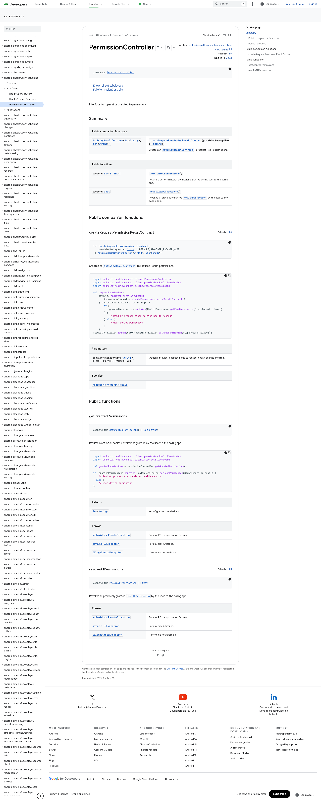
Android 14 (191, 749)
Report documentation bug (290, 739)
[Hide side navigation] (40, 796)
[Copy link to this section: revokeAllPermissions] (126, 570)
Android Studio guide (241, 737)
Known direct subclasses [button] (108, 87)
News (52, 755)
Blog (145, 4)
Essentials (41, 4)
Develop (94, 4)
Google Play (119, 4)
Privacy (98, 755)
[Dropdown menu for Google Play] (130, 4)
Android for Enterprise (60, 739)
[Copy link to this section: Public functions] (123, 402)
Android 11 (190, 765)
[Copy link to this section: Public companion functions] (146, 218)
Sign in (313, 4)
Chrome (106, 779)
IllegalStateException (107, 552)
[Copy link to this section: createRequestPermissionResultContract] (157, 233)
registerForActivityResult (110, 384)
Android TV (145, 755)
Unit (107, 191)
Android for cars (148, 749)
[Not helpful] (229, 35)
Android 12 (191, 760)
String (134, 140)
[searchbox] (22, 29)
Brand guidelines (81, 794)
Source (53, 749)
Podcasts (54, 765)
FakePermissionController (108, 89)
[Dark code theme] (230, 69)
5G (96, 760)
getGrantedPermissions (165, 173)
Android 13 (190, 755)
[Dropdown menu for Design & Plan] (80, 4)
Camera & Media (103, 749)
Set (126, 140)
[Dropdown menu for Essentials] (51, 4)
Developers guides (240, 742)
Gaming (98, 733)
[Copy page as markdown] (169, 48)
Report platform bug (286, 733)
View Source (221, 49)
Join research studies (287, 749)
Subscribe (280, 794)
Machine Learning (103, 739)
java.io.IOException (106, 543)
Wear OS (144, 739)
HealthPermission (195, 197)
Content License (175, 668)
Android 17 (191, 733)
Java (229, 58)
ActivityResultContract (108, 140)
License (64, 794)
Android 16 (191, 739)
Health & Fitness (102, 744)
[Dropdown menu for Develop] (103, 4)
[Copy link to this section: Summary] (110, 119)
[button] (22, 40)
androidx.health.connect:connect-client (210, 45)
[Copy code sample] (230, 276)
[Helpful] (224, 35)
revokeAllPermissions (164, 191)
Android (53, 733)
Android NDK (237, 758)
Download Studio (239, 753)
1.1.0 (230, 53)
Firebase (121, 779)
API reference (14, 16)
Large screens (147, 733)
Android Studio (295, 4)
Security (53, 744)
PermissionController (120, 72)
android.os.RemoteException (111, 535)
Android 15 (191, 744)
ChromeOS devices (150, 744)
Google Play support (286, 744)
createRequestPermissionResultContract (176, 140)
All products (171, 779)
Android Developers (99, 35)
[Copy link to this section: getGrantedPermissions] (130, 417)
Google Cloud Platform (145, 779)
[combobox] (230, 4)
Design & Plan (68, 4)
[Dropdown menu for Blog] (152, 4)
